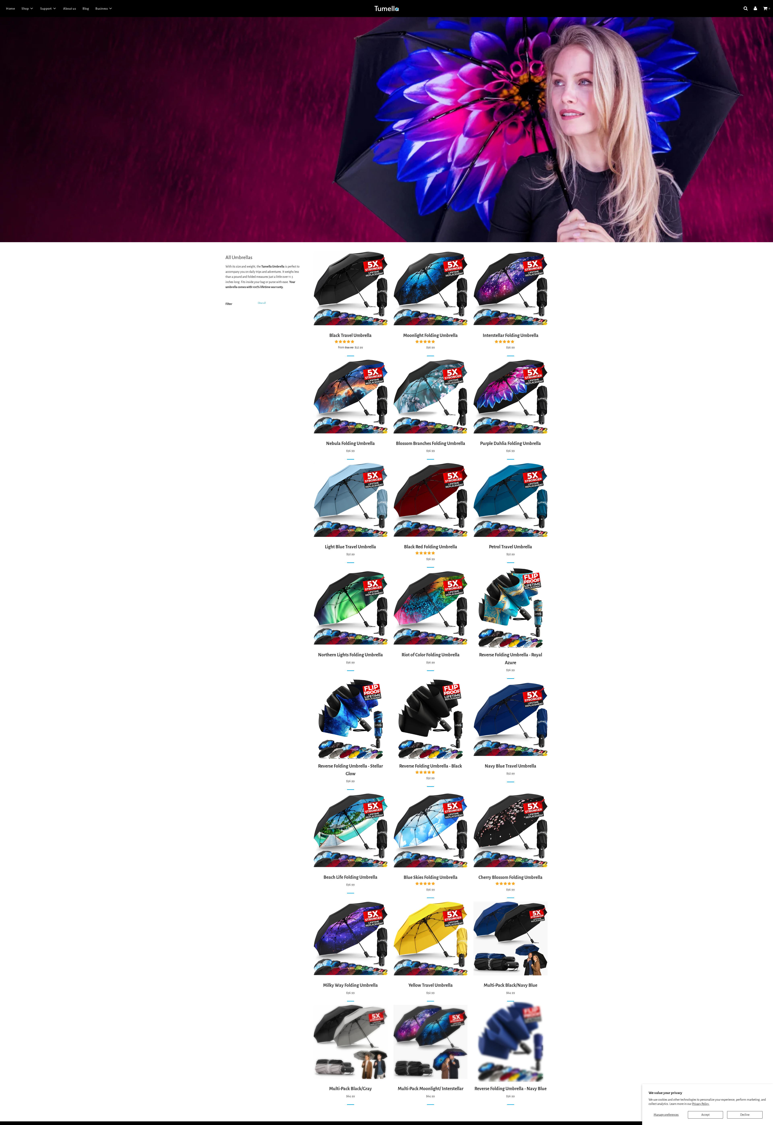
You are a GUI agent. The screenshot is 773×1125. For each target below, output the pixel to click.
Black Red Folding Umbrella (430, 546)
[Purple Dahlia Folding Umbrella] (510, 396)
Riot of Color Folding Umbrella (431, 655)
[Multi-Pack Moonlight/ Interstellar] (430, 1041)
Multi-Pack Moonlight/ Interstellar (430, 1088)
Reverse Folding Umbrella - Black (430, 766)
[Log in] (755, 8)
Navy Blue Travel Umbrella (510, 766)
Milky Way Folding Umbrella (350, 985)
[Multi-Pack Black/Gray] (351, 1041)
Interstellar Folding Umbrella (510, 335)
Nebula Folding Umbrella (350, 443)
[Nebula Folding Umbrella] (351, 396)
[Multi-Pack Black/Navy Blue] (510, 938)
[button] (345, 341)
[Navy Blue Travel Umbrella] (510, 719)
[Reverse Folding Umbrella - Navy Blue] (510, 1041)
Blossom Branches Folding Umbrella (430, 443)
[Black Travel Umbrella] (351, 288)
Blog (86, 8)
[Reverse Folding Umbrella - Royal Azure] (510, 608)
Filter (228, 304)
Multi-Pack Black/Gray (350, 1088)
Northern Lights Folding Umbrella (350, 655)
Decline (744, 1114)
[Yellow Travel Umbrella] (430, 938)
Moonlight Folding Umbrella (430, 335)
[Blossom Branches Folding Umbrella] (430, 396)
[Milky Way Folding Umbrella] (351, 938)
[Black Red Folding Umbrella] (430, 500)
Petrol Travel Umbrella (510, 546)
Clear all (262, 303)
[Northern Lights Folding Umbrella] (351, 608)
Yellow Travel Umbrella (430, 985)
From (350, 347)
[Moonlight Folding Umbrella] (430, 288)
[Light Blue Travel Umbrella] (351, 500)
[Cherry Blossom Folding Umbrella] (510, 830)
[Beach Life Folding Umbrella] (351, 830)
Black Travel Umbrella (350, 335)
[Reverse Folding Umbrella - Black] (430, 719)
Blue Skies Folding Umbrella (431, 877)
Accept (705, 1114)
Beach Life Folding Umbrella (350, 877)
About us (69, 8)
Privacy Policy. (700, 1103)
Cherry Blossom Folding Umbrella (510, 877)
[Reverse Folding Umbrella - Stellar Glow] (351, 719)
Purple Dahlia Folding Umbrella (510, 443)
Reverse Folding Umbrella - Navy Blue (510, 1088)
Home (10, 8)
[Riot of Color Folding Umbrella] (430, 608)
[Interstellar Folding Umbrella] (510, 288)
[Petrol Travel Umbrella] (510, 500)
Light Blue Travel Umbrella (350, 546)
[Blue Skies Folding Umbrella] (430, 830)
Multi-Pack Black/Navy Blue (510, 985)
